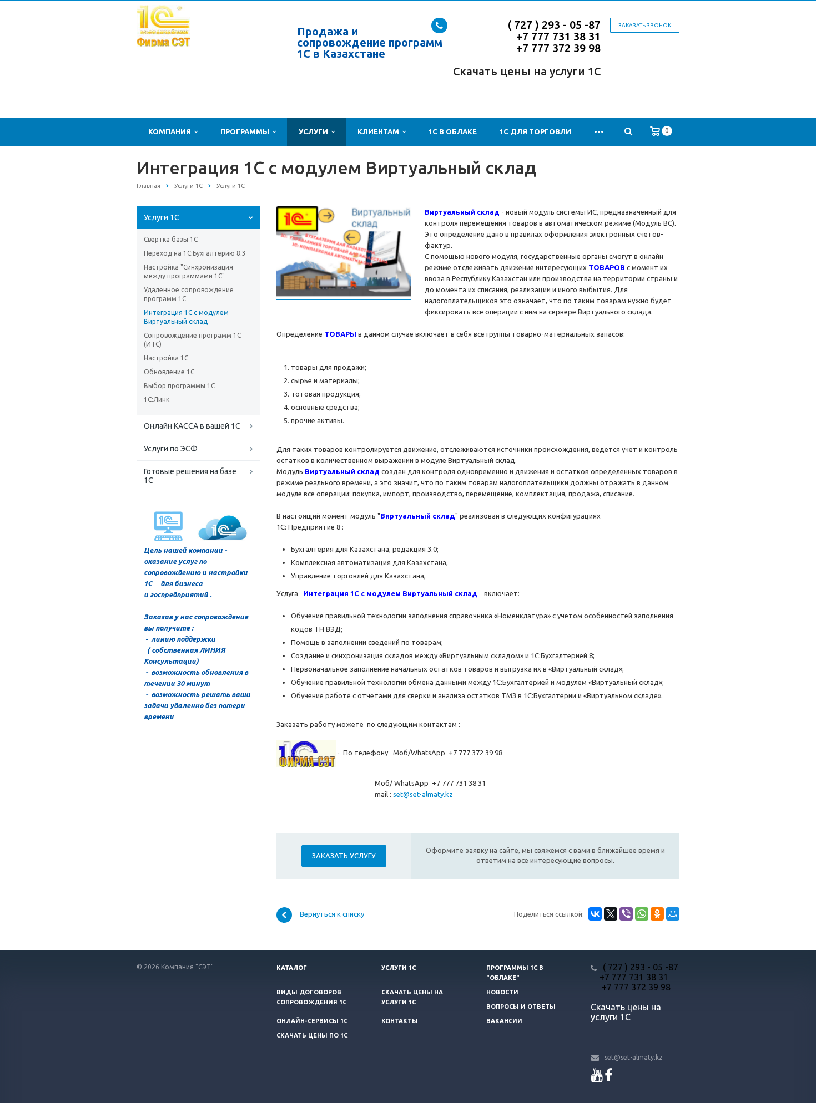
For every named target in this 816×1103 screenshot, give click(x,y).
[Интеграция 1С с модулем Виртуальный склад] (343, 212)
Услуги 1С (161, 217)
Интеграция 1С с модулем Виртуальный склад (186, 317)
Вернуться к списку (332, 914)
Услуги (315, 131)
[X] (610, 914)
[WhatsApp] (641, 914)
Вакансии (504, 1021)
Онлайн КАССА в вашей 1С (192, 425)
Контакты (399, 1021)
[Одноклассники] (657, 914)
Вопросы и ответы (521, 1006)
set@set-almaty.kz (423, 794)
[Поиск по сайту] (628, 132)
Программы (246, 131)
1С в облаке (453, 131)
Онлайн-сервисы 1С (311, 1021)
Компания (171, 131)
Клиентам (379, 131)
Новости (502, 992)
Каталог (291, 967)
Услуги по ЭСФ (171, 448)
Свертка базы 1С (171, 239)
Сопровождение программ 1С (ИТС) (192, 340)
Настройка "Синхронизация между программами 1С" (188, 271)
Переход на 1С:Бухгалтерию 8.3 (195, 253)
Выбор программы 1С (179, 385)
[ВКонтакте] (595, 914)
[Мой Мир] (672, 914)
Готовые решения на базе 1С (190, 476)
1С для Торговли (535, 131)
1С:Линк (156, 399)
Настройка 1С (166, 358)
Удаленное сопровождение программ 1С (189, 294)
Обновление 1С (169, 371)
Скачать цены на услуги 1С (527, 71)
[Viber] (626, 914)
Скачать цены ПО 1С (311, 1035)
